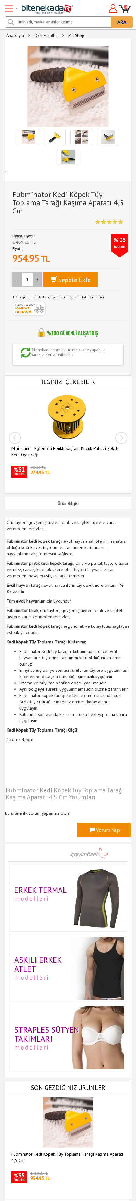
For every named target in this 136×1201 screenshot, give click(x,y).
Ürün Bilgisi (68, 503)
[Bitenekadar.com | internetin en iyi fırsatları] (40, 7)
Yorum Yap (107, 830)
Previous (14, 438)
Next (121, 438)
